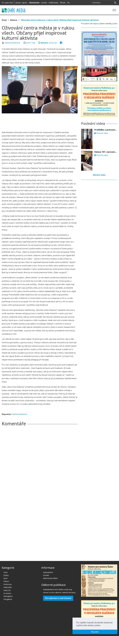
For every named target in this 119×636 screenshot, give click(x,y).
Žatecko (63, 3)
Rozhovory (7, 584)
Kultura (13, 20)
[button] (101, 625)
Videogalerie (8, 596)
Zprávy (6, 575)
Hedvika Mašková (12, 42)
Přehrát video (102, 133)
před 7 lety (30, 42)
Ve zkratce (7, 593)
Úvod (4, 20)
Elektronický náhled (50, 578)
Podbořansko (53, 3)
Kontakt (46, 575)
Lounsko (44, 3)
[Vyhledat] (115, 2)
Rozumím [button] (95, 632)
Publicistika (7, 587)
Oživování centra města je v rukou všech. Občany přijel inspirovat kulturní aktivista (60, 20)
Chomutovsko (34, 3)
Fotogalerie (7, 599)
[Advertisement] (44, 121)
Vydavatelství (48, 572)
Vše (68, 3)
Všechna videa (99, 175)
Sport (5, 578)
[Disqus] (40, 460)
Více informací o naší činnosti (58, 598)
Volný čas (53, 42)
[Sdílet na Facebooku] (61, 42)
